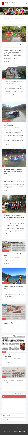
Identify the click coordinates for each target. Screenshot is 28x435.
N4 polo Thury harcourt (7, 419)
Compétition (10, 18)
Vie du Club (18, 21)
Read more (6, 61)
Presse (8, 21)
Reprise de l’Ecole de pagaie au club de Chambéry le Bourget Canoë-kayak (14, 171)
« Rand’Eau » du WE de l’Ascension (13, 81)
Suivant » (19, 393)
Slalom (13, 21)
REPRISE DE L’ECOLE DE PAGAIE (18, 411)
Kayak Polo (17, 18)
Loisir (22, 18)
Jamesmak (5, 408)
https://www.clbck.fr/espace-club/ (18, 431)
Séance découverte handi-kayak (13, 44)
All (5, 18)
